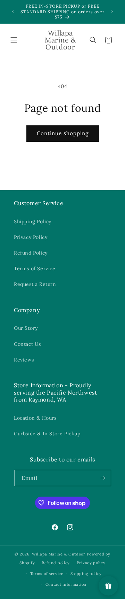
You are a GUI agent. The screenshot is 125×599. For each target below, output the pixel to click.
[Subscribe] (103, 478)
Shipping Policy (32, 221)
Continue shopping (63, 133)
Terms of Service (35, 268)
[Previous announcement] (12, 11)
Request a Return (35, 284)
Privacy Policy (30, 237)
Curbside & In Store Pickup (47, 433)
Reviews (24, 360)
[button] (14, 40)
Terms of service (47, 573)
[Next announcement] (112, 11)
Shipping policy (86, 573)
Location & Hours (35, 418)
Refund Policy (31, 253)
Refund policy (56, 562)
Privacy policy (91, 562)
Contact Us (27, 344)
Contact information (65, 584)
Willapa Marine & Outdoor (58, 554)
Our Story (26, 328)
